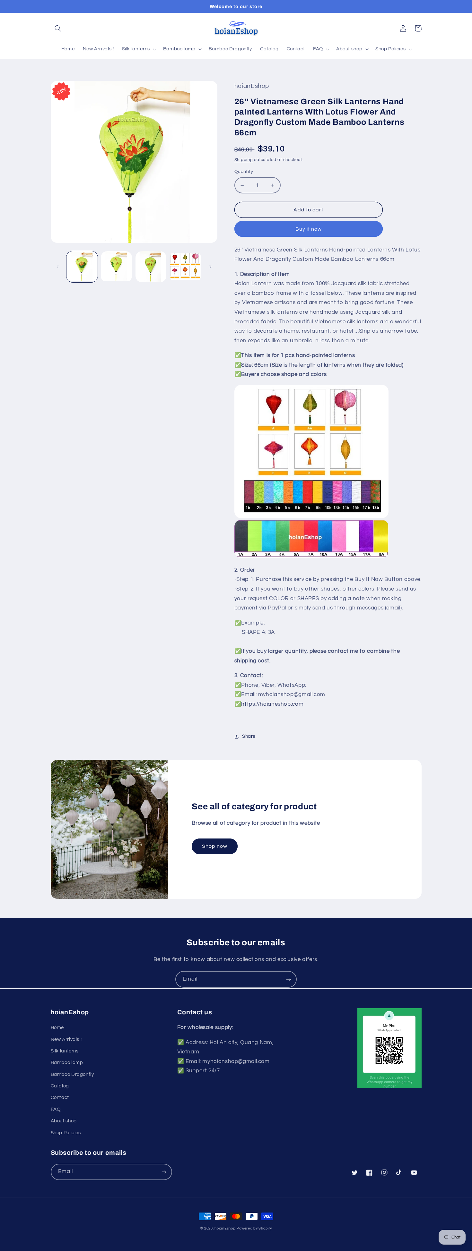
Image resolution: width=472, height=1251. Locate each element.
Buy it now (308, 229)
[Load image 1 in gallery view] (82, 266)
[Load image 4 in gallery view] (185, 266)
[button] (58, 28)
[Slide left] (58, 267)
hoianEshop (224, 1228)
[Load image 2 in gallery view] (116, 266)
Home (57, 1027)
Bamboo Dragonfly (72, 1074)
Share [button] (249, 736)
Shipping (243, 160)
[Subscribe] (288, 979)
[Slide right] (210, 267)
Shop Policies (66, 1132)
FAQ (56, 1109)
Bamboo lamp (67, 1062)
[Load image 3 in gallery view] (151, 266)
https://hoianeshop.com (272, 704)
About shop (64, 1121)
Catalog (60, 1086)
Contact (60, 1097)
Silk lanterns (65, 1051)
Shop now (214, 846)
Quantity (243, 171)
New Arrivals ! (66, 1039)
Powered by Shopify (254, 1228)
